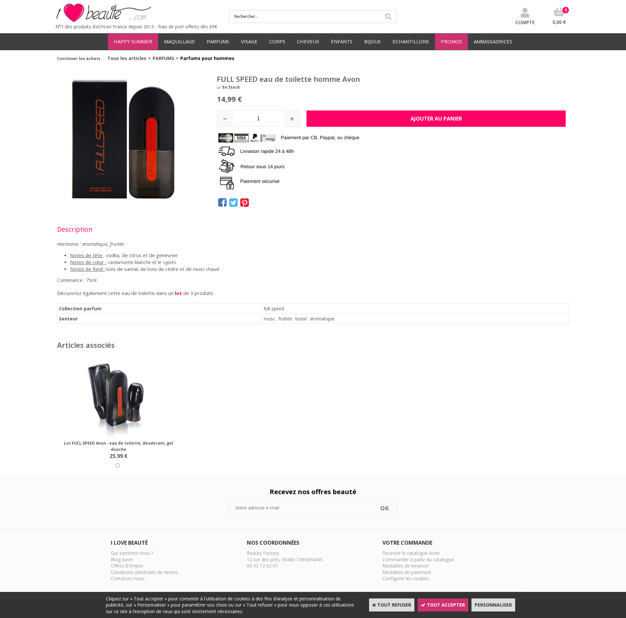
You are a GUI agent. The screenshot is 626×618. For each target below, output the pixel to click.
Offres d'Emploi (127, 566)
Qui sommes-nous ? (132, 553)
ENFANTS (341, 41)
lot (178, 293)
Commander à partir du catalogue (418, 559)
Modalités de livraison (405, 566)
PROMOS (451, 41)
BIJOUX (372, 41)
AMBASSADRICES (493, 41)
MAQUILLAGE (179, 41)
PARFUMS (218, 41)
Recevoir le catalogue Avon (411, 553)
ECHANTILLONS (411, 41)
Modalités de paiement (406, 572)
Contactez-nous (127, 578)
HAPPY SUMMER (133, 41)
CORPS (277, 41)
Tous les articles (126, 58)
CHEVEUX (308, 41)
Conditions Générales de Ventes (144, 572)
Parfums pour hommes (207, 58)
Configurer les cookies (405, 578)
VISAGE (249, 41)
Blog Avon (122, 559)
